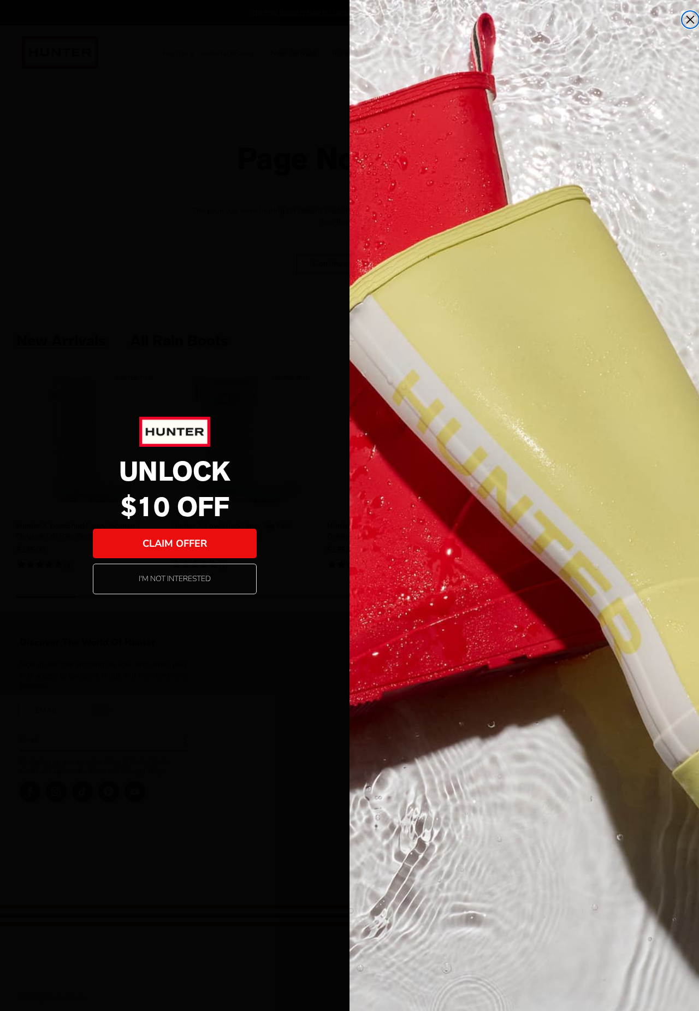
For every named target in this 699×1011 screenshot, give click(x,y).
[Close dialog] (690, 19)
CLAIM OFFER (175, 543)
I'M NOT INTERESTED (175, 579)
